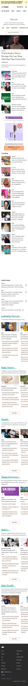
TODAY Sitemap (19, 659)
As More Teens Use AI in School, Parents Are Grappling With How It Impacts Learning (9, 444)
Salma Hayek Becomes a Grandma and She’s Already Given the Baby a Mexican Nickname (10, 350)
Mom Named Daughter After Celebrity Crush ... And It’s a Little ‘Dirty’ (9, 552)
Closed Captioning (19, 657)
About (2, 651)
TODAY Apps (3, 663)
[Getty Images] (10, 542)
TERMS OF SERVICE (19, 651)
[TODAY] (10, 491)
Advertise (18, 663)
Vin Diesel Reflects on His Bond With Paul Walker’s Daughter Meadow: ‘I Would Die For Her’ (10, 343)
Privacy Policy (3, 669)
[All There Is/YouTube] (14, 42)
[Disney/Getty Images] (10, 326)
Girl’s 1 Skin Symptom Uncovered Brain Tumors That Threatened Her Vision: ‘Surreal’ (10, 455)
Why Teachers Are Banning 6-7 (9, 504)
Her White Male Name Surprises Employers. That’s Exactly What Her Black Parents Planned (10, 404)
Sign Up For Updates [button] (13, 32)
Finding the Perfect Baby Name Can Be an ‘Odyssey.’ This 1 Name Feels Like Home (10, 572)
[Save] (2, 78)
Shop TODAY (18, 669)
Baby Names (14, 28)
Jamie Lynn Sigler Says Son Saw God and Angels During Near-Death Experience (10, 632)
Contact (3, 654)
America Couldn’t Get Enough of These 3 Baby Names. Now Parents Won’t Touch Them (10, 559)
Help (2, 657)
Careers (17, 654)
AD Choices (3, 666)
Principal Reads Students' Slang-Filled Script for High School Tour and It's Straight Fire (9, 514)
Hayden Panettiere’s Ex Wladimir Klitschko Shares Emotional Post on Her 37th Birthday (9, 337)
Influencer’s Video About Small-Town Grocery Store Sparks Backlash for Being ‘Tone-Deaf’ (10, 625)
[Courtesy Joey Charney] (10, 599)
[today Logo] (2, 647)
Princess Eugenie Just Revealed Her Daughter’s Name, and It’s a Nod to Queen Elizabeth (10, 462)
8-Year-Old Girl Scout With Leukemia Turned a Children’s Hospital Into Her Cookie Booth (10, 618)
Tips (3, 28)
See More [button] (14, 413)
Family (7, 28)
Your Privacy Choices (7, 672)
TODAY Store (18, 666)
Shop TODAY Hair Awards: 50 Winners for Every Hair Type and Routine (12, 2)
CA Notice (3, 674)
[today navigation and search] (26, 7)
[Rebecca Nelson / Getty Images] (10, 433)
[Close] (26, 2)
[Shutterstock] (10, 379)
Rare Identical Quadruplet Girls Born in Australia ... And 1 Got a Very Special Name (10, 565)
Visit (2, 659)
